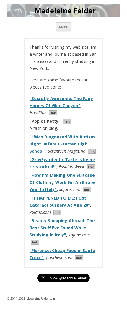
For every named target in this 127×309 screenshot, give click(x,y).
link (53, 113)
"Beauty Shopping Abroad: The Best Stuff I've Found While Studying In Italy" (62, 228)
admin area (108, 298)
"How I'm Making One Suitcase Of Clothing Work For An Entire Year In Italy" (62, 182)
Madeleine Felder (65, 10)
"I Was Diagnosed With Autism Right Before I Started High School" (62, 144)
